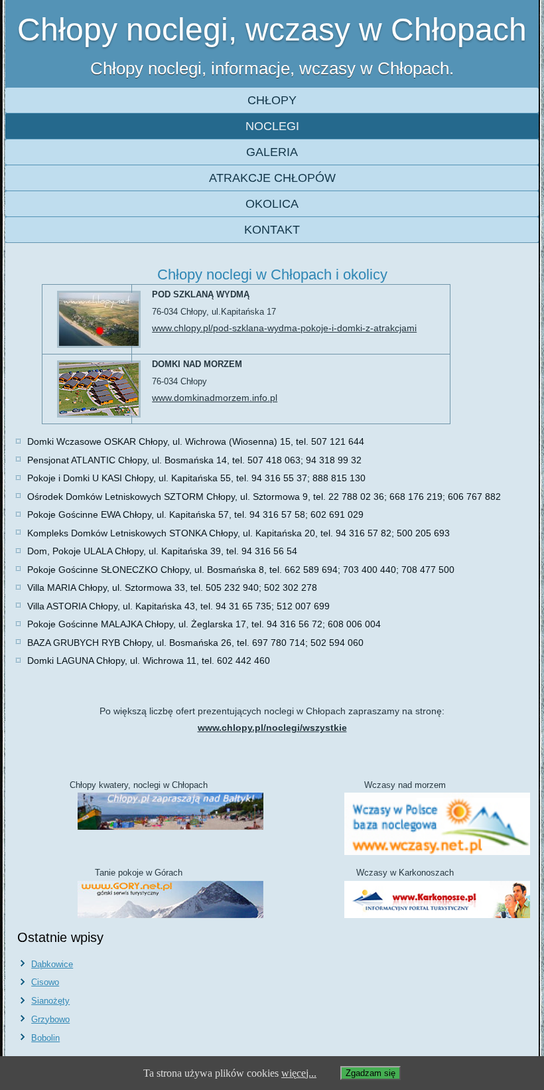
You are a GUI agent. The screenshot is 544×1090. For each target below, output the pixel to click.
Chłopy (272, 100)
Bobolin (45, 1038)
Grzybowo (50, 1019)
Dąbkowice (52, 964)
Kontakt (272, 229)
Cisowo (45, 982)
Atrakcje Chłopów (272, 178)
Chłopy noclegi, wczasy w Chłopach (272, 29)
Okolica (272, 203)
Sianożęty (50, 1001)
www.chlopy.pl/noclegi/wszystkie (272, 727)
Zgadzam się (370, 1073)
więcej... (298, 1073)
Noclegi (272, 126)
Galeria (272, 152)
